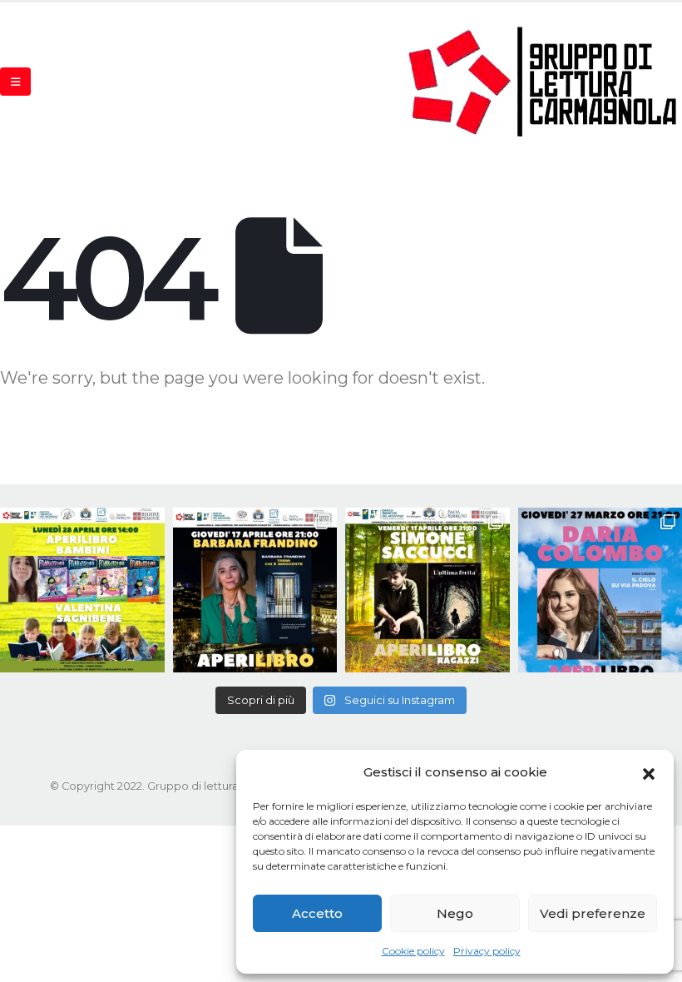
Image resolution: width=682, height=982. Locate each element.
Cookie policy (413, 951)
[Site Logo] (544, 81)
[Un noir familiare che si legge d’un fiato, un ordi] (255, 590)
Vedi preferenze (592, 913)
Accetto (317, 913)
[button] (648, 772)
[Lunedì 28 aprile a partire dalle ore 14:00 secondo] (82, 590)
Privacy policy (487, 951)
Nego (455, 913)
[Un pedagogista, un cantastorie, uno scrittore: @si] (427, 590)
